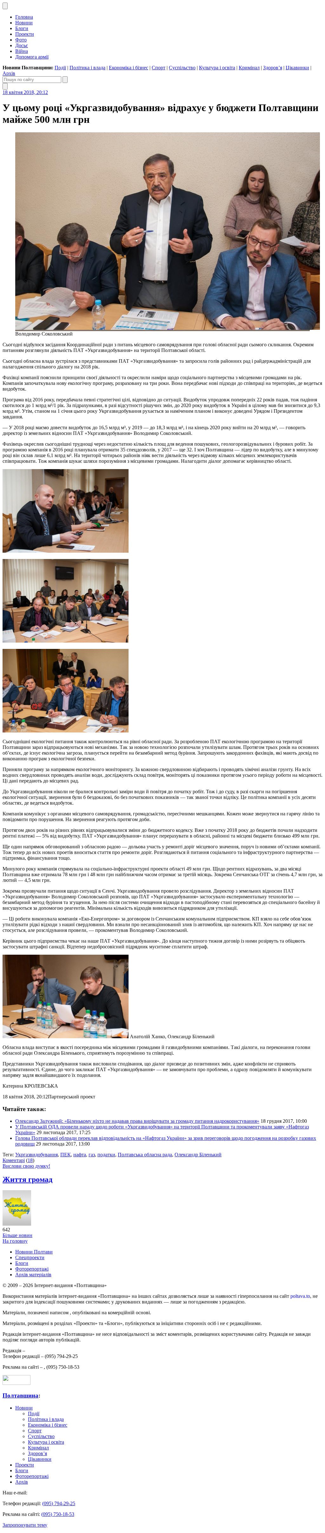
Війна (21, 51)
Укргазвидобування (36, 1154)
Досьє (21, 45)
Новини (24, 22)
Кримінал (249, 67)
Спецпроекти (29, 1257)
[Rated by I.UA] (16, 1383)
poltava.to (300, 1296)
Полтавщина (20, 1395)
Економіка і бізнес (128, 67)
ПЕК (65, 1154)
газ (92, 1154)
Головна (24, 17)
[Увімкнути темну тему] (5, 6)
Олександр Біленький (198, 1154)
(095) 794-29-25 (58, 1503)
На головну (15, 1241)
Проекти (24, 34)
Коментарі (14, 1160)
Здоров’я (272, 67)
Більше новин (17, 1235)
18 (30, 1160)
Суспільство (182, 67)
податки (106, 1154)
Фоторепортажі (32, 1269)
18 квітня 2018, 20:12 (25, 92)
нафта (79, 1154)
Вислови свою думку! (26, 1166)
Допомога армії (32, 57)
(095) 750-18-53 (57, 1514)
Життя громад (27, 1179)
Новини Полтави (34, 1251)
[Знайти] (65, 79)
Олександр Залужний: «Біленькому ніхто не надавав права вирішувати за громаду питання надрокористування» (137, 1121)
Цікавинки (297, 67)
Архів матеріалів (33, 1274)
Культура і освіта (217, 67)
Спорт (158, 67)
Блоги (21, 28)
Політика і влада (87, 67)
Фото (21, 39)
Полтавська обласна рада (145, 1154)
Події (60, 67)
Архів (9, 73)
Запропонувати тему (25, 1525)
